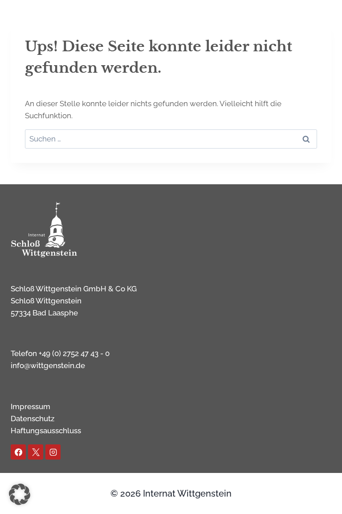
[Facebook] (18, 452)
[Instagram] (53, 452)
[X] (35, 452)
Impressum (30, 406)
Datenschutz (32, 418)
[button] (19, 494)
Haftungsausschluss (46, 430)
